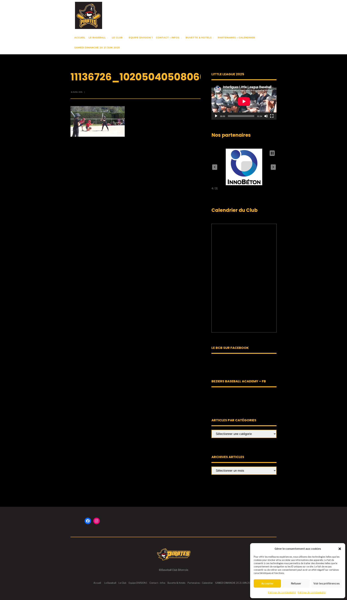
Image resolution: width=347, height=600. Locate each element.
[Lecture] (216, 116)
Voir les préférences (326, 583)
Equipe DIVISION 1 (141, 37)
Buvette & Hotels (199, 37)
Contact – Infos (167, 37)
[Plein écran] (272, 116)
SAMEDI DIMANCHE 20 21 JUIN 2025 (97, 47)
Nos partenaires (231, 135)
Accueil (79, 37)
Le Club (117, 37)
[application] (244, 101)
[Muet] (266, 116)
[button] (340, 549)
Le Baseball (97, 37)
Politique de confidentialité (282, 592)
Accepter (267, 583)
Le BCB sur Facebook (230, 347)
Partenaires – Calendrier (236, 37)
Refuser (296, 583)
